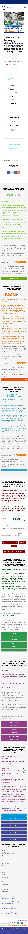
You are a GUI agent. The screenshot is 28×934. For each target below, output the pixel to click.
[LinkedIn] (15, 172)
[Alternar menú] (25, 8)
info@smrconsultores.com (7, 898)
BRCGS (13, 129)
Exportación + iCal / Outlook (14, 148)
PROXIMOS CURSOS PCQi (18, 551)
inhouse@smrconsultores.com (8, 908)
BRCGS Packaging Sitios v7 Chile (13, 160)
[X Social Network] (12, 172)
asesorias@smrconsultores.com (9, 913)
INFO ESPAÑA (7, 551)
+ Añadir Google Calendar (14, 144)
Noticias (25, 2)
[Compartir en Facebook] (8, 172)
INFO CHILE (22, 542)
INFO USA (13, 546)
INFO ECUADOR (6, 542)
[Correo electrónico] (18, 172)
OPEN (12, 130)
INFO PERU (14, 542)
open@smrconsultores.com (7, 903)
